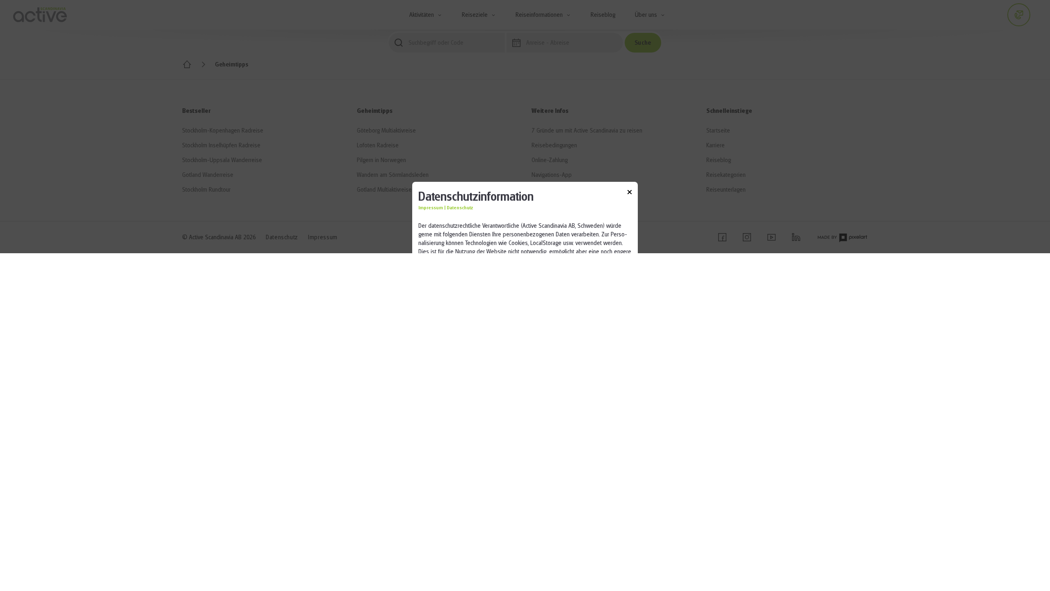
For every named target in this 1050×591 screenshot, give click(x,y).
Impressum (430, 208)
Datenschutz (460, 208)
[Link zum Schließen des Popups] (630, 193)
